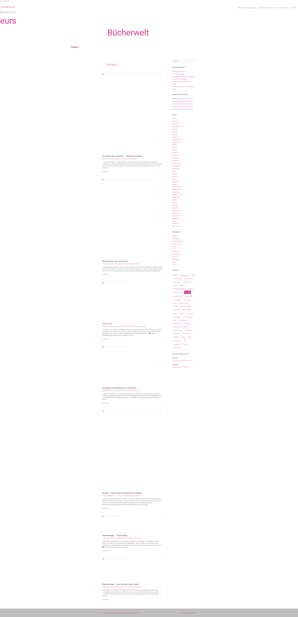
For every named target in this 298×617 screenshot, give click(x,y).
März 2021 (175, 179)
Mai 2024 (174, 132)
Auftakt (175, 275)
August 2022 (175, 142)
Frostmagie (177, 300)
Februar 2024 (176, 137)
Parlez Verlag (176, 333)
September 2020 (176, 195)
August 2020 (175, 197)
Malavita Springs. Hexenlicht (115, 261)
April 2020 (175, 205)
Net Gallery (187, 323)
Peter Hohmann (187, 333)
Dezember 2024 (176, 126)
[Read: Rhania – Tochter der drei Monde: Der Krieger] (132, 450)
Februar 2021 (176, 181)
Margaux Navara (177, 323)
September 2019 (176, 216)
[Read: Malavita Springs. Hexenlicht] (127, 218)
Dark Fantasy (176, 282)
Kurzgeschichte (176, 251)
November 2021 (176, 166)
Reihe (183, 337)
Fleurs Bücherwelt (5, 1)
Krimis (181, 313)
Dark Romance (176, 243)
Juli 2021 (174, 171)
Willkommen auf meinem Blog (247, 8)
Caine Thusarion (177, 278)
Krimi (173, 249)
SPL (185, 341)
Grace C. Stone (187, 300)
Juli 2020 (174, 200)
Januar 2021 (175, 184)
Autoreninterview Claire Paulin (185, 101)
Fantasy (104, 158)
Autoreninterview (184, 275)
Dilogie (175, 285)
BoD (193, 275)
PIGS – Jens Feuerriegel (178, 74)
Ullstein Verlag (177, 347)
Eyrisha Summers (177, 292)
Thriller (174, 264)
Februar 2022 (176, 158)
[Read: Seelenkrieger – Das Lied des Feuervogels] (114, 569)
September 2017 (176, 226)
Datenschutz (192, 613)
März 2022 (175, 155)
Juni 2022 (174, 147)
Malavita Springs (183, 320)
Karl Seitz (175, 306)
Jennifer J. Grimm (183, 303)
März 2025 (175, 124)
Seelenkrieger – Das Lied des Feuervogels (120, 584)
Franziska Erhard (177, 296)
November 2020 (176, 189)
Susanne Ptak (176, 344)
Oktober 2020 (176, 192)
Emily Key (190, 288)
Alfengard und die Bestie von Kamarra (119, 388)
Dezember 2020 (176, 187)
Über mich (293, 8)
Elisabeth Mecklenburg (179, 288)
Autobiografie (176, 238)
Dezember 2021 (176, 163)
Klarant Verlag (186, 310)
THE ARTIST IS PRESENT (178, 71)
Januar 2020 (175, 208)
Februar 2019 (176, 223)
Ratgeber (174, 257)
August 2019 (175, 218)
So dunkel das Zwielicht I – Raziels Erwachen (122, 156)
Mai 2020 (174, 202)
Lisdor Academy (187, 317)
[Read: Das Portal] (114, 301)
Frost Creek (188, 296)
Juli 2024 (174, 129)
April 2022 (175, 153)
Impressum (184, 613)
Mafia (174, 320)
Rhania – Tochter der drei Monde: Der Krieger (122, 493)
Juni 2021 (174, 174)
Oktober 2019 (176, 213)
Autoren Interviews (282, 8)
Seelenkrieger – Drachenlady (114, 535)
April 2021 (175, 176)
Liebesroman (175, 254)
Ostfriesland (188, 330)
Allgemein (105, 326)
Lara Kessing (189, 313)
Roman (174, 262)
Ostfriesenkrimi (177, 330)
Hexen (175, 303)
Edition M (182, 285)
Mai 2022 (174, 150)
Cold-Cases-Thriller (189, 278)
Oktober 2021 (176, 168)
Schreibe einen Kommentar (130, 158)
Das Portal (107, 323)
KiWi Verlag (176, 310)
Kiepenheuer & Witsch (187, 306)
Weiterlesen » (106, 171)
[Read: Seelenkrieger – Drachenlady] (110, 524)
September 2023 (176, 139)
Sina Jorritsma (177, 341)
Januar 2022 (175, 160)
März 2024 (175, 134)
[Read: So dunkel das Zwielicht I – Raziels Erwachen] (132, 113)
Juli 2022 (174, 145)
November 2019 (176, 210)
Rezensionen (110, 158)
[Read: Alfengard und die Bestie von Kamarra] (114, 365)
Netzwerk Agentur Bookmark (180, 327)
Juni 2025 (174, 118)
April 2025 (175, 121)
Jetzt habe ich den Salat (185, 98)
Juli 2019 (174, 221)
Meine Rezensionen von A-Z (266, 8)
